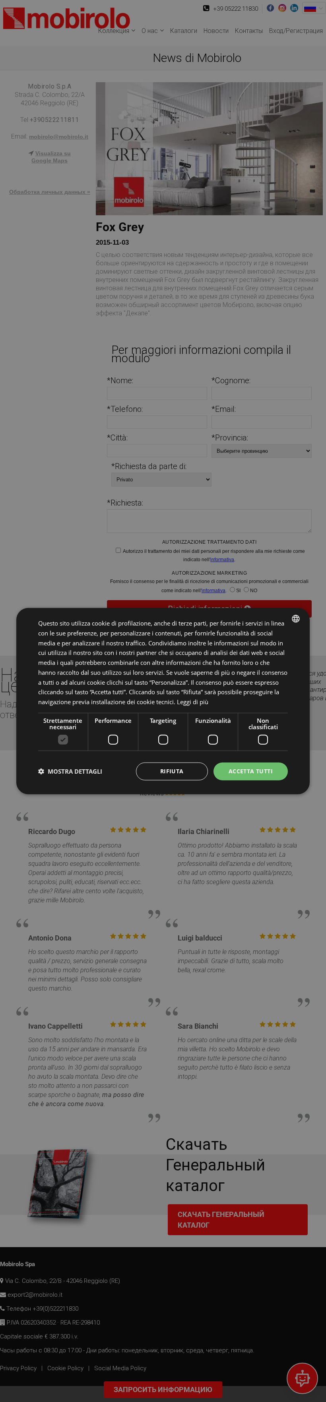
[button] (70, 771)
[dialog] (163, 701)
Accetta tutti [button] (251, 770)
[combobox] (296, 619)
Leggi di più (192, 702)
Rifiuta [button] (172, 770)
